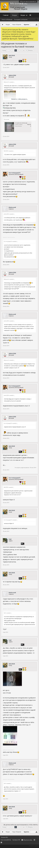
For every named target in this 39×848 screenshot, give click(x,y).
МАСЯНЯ (12, 55)
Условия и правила (34, 845)
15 (26, 50)
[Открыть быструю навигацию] (36, 24)
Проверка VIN (16, 840)
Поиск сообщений (7, 19)
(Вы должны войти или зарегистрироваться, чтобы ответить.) (21, 825)
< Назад (3, 50)
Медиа (23, 15)
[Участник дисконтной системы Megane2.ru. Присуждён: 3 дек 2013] (20, 61)
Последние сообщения (20, 19)
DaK (10, 539)
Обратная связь (27, 840)
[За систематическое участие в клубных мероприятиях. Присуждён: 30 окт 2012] (25, 61)
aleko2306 (12, 75)
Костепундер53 (14, 173)
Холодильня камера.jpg (21, 123)
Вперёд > (30, 50)
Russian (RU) (4, 837)
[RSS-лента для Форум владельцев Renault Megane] (1, 842)
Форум (14, 15)
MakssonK (12, 207)
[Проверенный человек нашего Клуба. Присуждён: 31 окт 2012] (23, 61)
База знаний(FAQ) (6, 840)
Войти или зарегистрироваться (28, 1)
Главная (5, 15)
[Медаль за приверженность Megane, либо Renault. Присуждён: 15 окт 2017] (20, 178)
